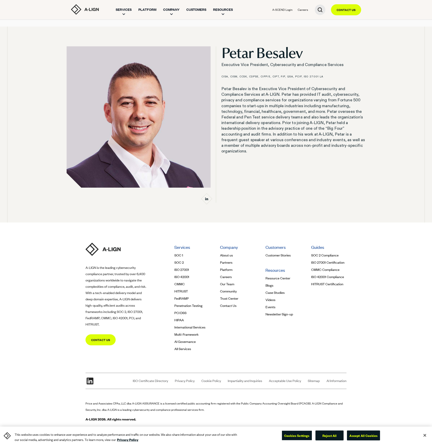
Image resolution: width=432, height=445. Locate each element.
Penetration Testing (188, 305)
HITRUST (181, 291)
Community (228, 291)
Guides (317, 247)
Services (124, 9)
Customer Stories (278, 255)
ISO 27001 (181, 269)
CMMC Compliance (325, 269)
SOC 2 (179, 262)
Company (171, 9)
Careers (303, 9)
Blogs (269, 285)
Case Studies (275, 292)
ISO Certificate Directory (150, 381)
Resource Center (278, 278)
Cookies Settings (296, 435)
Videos (270, 300)
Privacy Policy (185, 381)
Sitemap (314, 381)
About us (226, 255)
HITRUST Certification (327, 284)
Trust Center (229, 298)
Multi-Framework (186, 334)
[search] (320, 9)
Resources (223, 9)
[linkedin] (90, 380)
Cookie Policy (211, 381)
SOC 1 (178, 255)
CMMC (179, 284)
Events (270, 307)
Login (282, 9)
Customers (196, 9)
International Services (189, 327)
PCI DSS (180, 313)
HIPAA (179, 320)
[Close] (425, 435)
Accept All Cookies (363, 435)
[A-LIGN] (85, 9)
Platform (147, 9)
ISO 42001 (181, 277)
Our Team (227, 284)
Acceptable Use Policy (285, 381)
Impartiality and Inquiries (245, 381)
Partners (226, 262)
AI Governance (185, 341)
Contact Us (228, 305)
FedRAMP (181, 298)
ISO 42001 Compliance (327, 277)
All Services (182, 349)
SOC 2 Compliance (325, 255)
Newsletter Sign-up (279, 314)
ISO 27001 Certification (327, 262)
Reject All (329, 435)
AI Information (336, 381)
